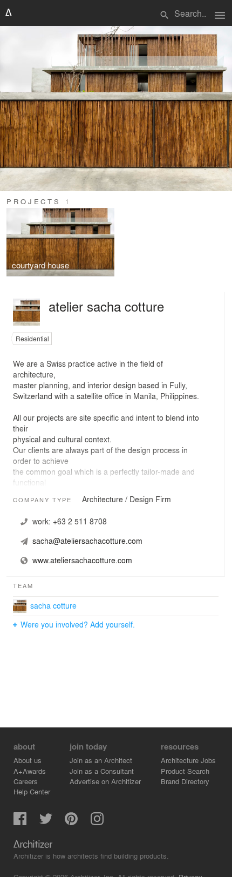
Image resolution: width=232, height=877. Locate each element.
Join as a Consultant (102, 771)
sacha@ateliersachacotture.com (87, 540)
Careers (25, 781)
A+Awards (29, 771)
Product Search (185, 771)
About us (27, 760)
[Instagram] (97, 822)
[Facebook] (19, 822)
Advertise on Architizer (105, 781)
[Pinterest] (71, 822)
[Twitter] (45, 822)
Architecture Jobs (188, 760)
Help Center (31, 791)
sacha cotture (53, 605)
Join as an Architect (101, 760)
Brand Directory (185, 781)
